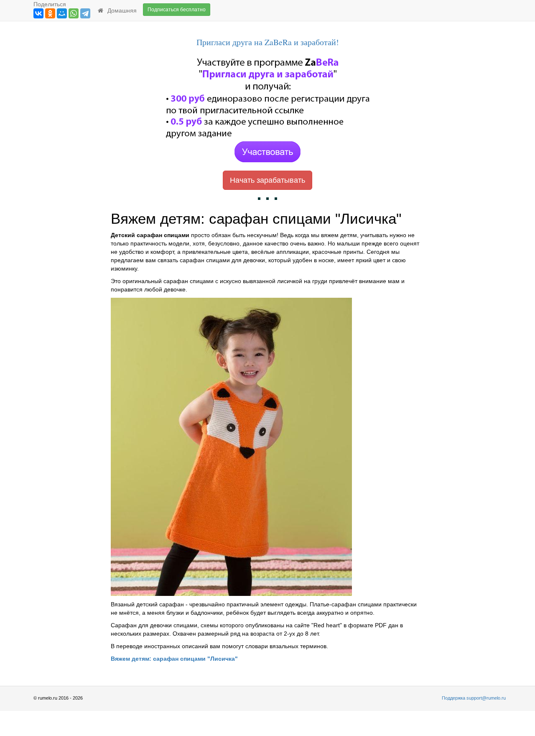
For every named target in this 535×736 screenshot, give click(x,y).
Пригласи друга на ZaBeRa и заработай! (267, 42)
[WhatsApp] (74, 13)
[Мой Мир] (62, 13)
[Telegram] (85, 13)
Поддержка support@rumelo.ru (474, 697)
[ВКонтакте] (38, 13)
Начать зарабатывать (267, 180)
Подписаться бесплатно (177, 10)
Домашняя (120, 10)
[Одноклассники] (50, 13)
